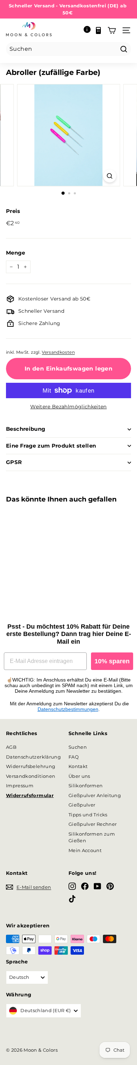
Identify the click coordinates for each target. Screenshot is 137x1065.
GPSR (14, 462)
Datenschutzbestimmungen (68, 709)
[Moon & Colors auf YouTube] (97, 886)
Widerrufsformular (30, 795)
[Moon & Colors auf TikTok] (72, 899)
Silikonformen (85, 785)
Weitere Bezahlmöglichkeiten (68, 406)
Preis (13, 211)
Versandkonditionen (30, 776)
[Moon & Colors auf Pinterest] (110, 886)
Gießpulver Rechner (92, 824)
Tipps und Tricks (87, 814)
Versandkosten (58, 352)
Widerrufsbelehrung (30, 766)
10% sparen (112, 661)
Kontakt (77, 766)
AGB (11, 747)
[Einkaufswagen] (111, 30)
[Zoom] (109, 176)
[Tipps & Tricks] (87, 30)
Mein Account (85, 850)
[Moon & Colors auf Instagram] (72, 886)
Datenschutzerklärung (33, 757)
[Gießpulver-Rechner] (98, 30)
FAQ (73, 757)
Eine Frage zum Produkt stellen (51, 445)
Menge (15, 252)
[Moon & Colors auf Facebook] (85, 886)
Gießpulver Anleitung (94, 795)
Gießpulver (82, 805)
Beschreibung (26, 429)
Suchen (77, 747)
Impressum (19, 785)
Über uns (79, 776)
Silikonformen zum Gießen (91, 837)
